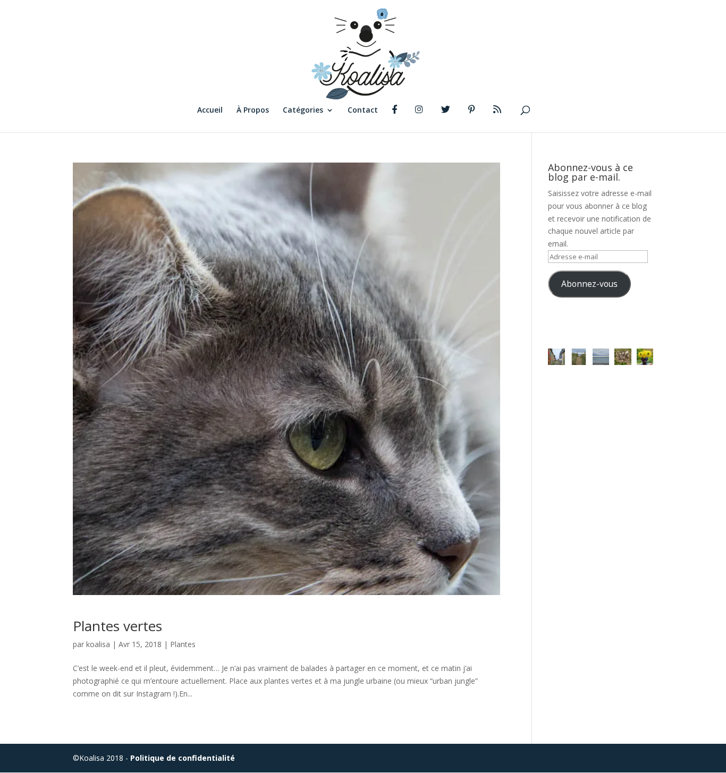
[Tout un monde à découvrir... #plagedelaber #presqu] (622, 357)
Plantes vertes (117, 625)
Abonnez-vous (589, 284)
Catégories (303, 110)
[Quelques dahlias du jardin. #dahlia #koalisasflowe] (645, 357)
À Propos (253, 110)
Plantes (183, 644)
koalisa (98, 644)
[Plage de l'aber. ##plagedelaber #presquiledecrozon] (578, 357)
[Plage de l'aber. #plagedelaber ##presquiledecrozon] (601, 357)
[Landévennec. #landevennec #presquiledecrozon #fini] (556, 357)
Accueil (210, 110)
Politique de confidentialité (182, 758)
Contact (363, 110)
